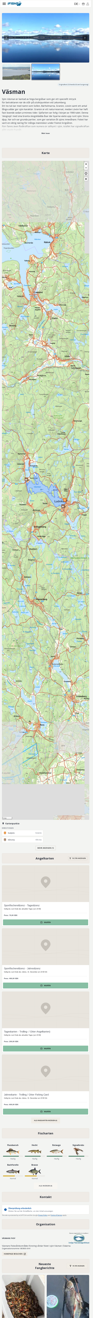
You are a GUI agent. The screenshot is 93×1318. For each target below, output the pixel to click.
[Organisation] (45, 1224)
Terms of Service (56, 1215)
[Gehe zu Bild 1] (16, 72)
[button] (63, 506)
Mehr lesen (46, 133)
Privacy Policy (42, 1215)
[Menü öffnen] (4, 4)
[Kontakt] (45, 1197)
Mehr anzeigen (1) (45, 848)
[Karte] (45, 153)
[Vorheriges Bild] (6, 37)
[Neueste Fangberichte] (45, 1266)
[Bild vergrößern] (45, 38)
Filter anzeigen (79, 858)
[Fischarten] (45, 1133)
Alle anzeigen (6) (45, 1186)
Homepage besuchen (13, 1254)
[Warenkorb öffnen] (83, 3)
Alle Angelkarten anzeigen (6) (45, 1120)
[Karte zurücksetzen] (86, 173)
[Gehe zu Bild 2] (46, 72)
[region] (45, 38)
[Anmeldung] (87, 4)
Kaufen (47, 922)
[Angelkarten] (45, 858)
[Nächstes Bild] (84, 37)
